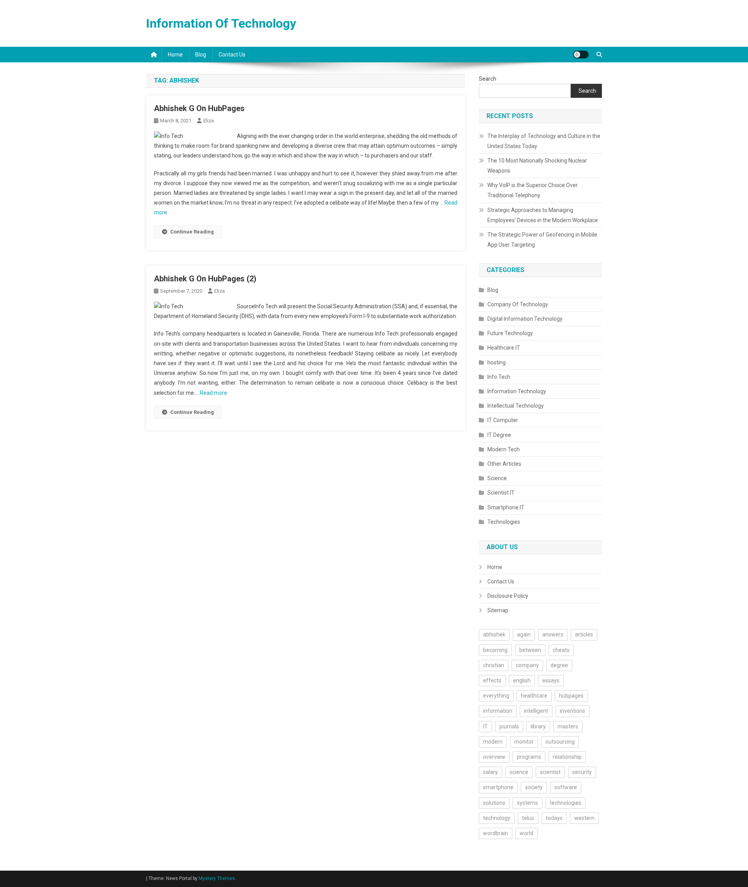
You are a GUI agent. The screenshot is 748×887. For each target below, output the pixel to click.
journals (509, 726)
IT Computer (502, 420)
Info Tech (498, 377)
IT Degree (499, 435)
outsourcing (560, 742)
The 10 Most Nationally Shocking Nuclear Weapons (537, 165)
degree (559, 665)
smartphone (498, 787)
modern (493, 742)
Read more (213, 393)
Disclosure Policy (507, 596)
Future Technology (510, 333)
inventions (572, 711)
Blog (200, 54)
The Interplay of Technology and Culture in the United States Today (543, 141)
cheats (561, 650)
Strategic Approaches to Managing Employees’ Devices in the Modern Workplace (542, 215)
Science (497, 478)
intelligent (536, 711)
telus (528, 818)
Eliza (208, 121)
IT (485, 726)
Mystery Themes (217, 878)
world (526, 833)
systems (527, 803)
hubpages (571, 696)
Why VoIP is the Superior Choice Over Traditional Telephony (532, 190)
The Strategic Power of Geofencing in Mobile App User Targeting (542, 239)
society (534, 787)
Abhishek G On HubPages (199, 108)
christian (493, 665)
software (565, 787)
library (538, 726)
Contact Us (232, 54)
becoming (495, 650)
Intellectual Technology (515, 406)
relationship (567, 757)
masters (567, 726)
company (527, 665)
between (530, 650)
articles (584, 634)
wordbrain (495, 833)
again (524, 634)
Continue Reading (192, 232)
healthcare (534, 696)
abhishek (494, 634)
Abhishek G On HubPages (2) (205, 278)
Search (487, 79)
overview (494, 757)
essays (550, 680)
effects (492, 680)
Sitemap (497, 610)
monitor (524, 742)
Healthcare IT (503, 348)
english (522, 680)
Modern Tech (503, 449)
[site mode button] (581, 54)
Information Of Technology (221, 23)
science (519, 772)
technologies (565, 803)
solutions (494, 803)
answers (552, 634)
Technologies (503, 522)
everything (496, 696)
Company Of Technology (517, 304)
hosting (496, 362)
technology (496, 818)
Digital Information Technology (525, 319)
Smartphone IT (505, 507)
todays (554, 818)
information (497, 711)
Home (175, 54)
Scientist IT (501, 492)
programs (529, 757)
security (582, 772)
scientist (550, 772)
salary (490, 772)
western (584, 818)
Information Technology (516, 391)
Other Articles (504, 464)
